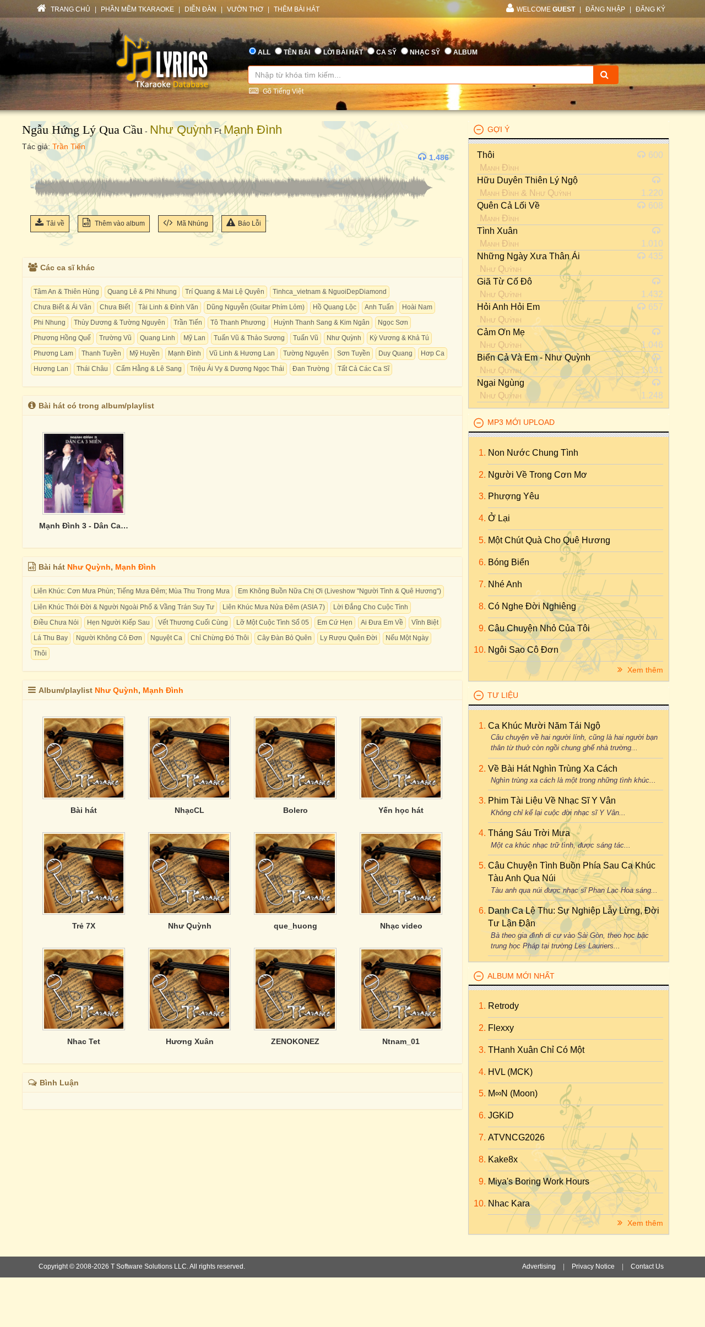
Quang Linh (157, 338)
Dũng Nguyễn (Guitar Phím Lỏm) (256, 307)
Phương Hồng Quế (62, 338)
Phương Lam (53, 353)
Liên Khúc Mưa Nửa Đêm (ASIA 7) (274, 607)
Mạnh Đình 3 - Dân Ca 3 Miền (83, 525)
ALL (264, 52)
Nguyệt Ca (166, 638)
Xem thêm (644, 669)
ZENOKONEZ (295, 1041)
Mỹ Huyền (144, 353)
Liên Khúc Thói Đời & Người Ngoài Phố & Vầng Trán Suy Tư (124, 607)
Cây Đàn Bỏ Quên (284, 638)
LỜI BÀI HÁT (343, 52)
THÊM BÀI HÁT (296, 9)
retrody (503, 1006)
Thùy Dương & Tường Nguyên (119, 322)
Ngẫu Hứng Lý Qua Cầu (82, 129)
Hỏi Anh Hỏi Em (508, 307)
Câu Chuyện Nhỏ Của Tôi (539, 628)
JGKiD (501, 1115)
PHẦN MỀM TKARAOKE (137, 9)
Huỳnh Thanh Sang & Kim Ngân (322, 322)
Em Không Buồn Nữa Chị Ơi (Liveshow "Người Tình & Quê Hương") (339, 591)
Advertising (539, 1266)
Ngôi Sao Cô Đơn (523, 649)
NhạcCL (189, 810)
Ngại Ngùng (500, 382)
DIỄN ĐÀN (200, 9)
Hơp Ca (432, 353)
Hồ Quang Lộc (334, 307)
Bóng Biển (508, 562)
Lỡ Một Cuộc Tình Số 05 (272, 622)
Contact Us (647, 1266)
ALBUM (465, 52)
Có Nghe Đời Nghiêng (532, 606)
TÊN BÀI (297, 52)
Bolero (295, 810)
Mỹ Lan (194, 338)
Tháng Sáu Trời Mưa (529, 833)
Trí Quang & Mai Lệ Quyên (224, 292)
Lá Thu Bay (51, 638)
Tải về (55, 223)
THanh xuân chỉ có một (536, 1050)
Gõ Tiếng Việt (282, 91)
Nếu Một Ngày (407, 638)
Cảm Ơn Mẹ (501, 332)
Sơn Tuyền (353, 353)
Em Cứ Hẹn (334, 622)
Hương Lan (51, 369)
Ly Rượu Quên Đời (348, 638)
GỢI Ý (498, 129)
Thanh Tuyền (101, 353)
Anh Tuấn (379, 307)
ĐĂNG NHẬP (605, 9)
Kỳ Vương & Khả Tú (399, 338)
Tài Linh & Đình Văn (168, 307)
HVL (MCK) (510, 1072)
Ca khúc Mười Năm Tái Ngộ (544, 725)
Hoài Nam (417, 307)
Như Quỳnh (181, 129)
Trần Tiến (68, 146)
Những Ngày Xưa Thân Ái (528, 256)
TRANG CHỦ (69, 9)
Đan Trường (310, 369)
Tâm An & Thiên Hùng (66, 292)
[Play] (41, 157)
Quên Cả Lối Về (508, 205)
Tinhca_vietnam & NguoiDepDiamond (330, 292)
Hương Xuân (190, 1041)
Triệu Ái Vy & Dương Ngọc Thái (237, 369)
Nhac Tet (83, 1041)
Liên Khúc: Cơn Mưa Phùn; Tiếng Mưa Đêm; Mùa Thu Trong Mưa (132, 591)
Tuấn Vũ (305, 338)
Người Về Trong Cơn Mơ (537, 474)
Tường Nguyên (306, 353)
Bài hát (83, 810)
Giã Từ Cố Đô (504, 281)
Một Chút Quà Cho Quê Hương (549, 540)
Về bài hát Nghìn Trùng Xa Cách (552, 768)
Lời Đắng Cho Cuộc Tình (370, 607)
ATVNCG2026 (516, 1137)
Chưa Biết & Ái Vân (62, 307)
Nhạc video (401, 925)
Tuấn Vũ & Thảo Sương (249, 338)
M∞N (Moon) (513, 1093)
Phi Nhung (50, 322)
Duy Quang (395, 353)
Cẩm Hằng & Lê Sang (149, 369)
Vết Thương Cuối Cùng (193, 622)
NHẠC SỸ (425, 52)
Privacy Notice (593, 1266)
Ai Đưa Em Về (382, 622)
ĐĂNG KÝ (650, 9)
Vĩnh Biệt (424, 622)
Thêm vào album (119, 223)
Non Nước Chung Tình (533, 452)
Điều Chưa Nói (56, 622)
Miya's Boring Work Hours (538, 1181)
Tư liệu (502, 695)
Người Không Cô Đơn (109, 638)
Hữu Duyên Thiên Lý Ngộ (527, 180)
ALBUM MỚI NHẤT (521, 975)
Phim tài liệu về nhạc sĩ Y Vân (552, 800)
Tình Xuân (497, 231)
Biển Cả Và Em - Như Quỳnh (533, 357)
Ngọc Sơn (393, 322)
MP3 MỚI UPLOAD (521, 422)
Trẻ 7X (83, 925)
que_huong (295, 925)
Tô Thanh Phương (237, 322)
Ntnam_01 (401, 1041)
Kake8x (503, 1159)
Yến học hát (401, 810)
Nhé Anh (505, 584)
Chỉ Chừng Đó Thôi (220, 638)
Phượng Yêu (513, 496)
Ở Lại (499, 518)
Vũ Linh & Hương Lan (242, 353)
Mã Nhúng (191, 223)
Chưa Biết (115, 307)
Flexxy (501, 1028)
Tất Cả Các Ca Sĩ (363, 369)
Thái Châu (92, 369)
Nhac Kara (509, 1203)
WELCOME (546, 9)
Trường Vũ (115, 338)
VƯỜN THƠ (245, 9)
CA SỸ (386, 52)
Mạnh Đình (253, 129)
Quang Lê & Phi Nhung (142, 292)
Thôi (40, 653)
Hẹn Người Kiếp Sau (118, 622)
